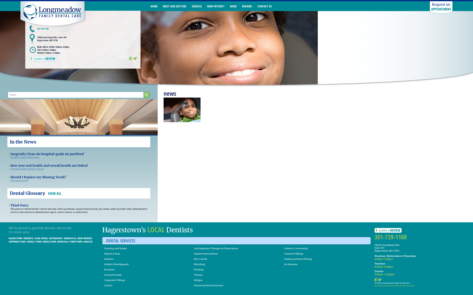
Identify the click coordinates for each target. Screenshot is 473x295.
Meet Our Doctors (174, 6)
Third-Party (19, 205)
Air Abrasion (291, 264)
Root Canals (200, 259)
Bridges (198, 280)
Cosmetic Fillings (293, 253)
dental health (19, 169)
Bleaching (199, 264)
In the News (23, 142)
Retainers (109, 269)
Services (197, 6)
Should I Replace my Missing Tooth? (38, 177)
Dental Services (120, 241)
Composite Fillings (114, 280)
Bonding (199, 269)
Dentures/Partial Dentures (208, 285)
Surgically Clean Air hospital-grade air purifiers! (47, 154)
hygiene (39, 169)
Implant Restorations (206, 253)
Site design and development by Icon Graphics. (394, 285)
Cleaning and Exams (115, 248)
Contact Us (264, 6)
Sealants (109, 259)
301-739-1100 (390, 237)
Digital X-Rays (112, 253)
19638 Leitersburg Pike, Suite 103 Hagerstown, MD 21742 (51, 39)
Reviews (247, 6)
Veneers (198, 274)
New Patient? (216, 6)
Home (154, 6)
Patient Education (29, 157)
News (233, 6)
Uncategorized (20, 180)
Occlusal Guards (113, 274)
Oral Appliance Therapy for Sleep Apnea (216, 248)
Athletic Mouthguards (116, 264)
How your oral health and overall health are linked (48, 166)
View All (54, 193)
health (15, 157)
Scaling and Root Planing (298, 259)
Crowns (108, 285)
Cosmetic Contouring (296, 248)
